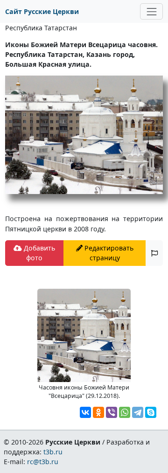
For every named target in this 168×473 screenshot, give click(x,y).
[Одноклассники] (98, 412)
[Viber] (111, 412)
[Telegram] (137, 412)
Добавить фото (38, 252)
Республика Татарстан (41, 27)
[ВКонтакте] (85, 412)
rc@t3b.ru (42, 461)
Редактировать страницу (108, 252)
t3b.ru (53, 451)
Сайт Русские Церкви (42, 11)
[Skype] (150, 412)
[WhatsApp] (124, 412)
